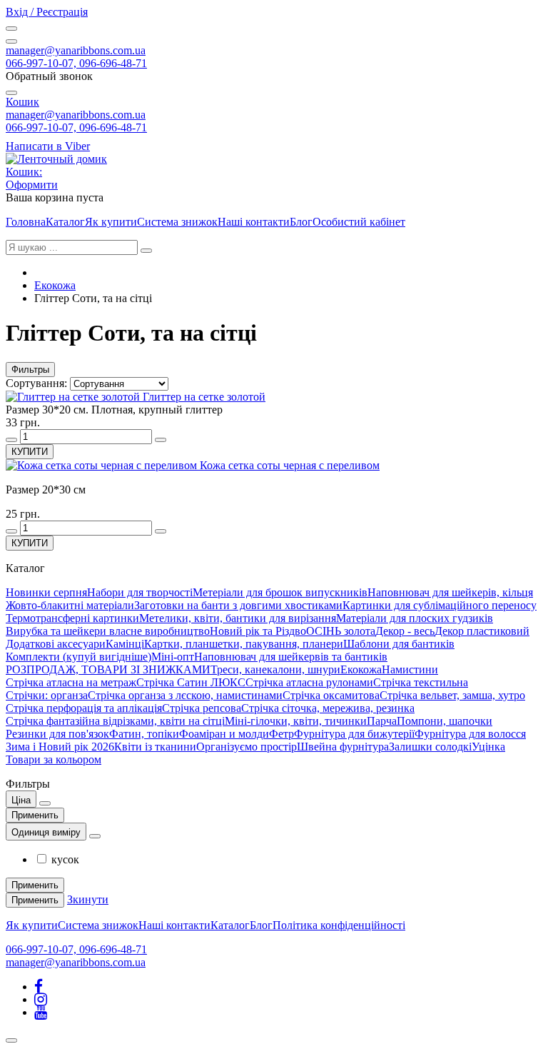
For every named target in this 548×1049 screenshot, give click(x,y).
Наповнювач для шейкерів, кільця (450, 592)
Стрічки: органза (47, 695)
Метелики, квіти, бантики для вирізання (237, 618)
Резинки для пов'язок (57, 734)
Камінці (125, 644)
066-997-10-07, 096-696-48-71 (76, 63)
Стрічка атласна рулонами (309, 682)
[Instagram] (40, 999)
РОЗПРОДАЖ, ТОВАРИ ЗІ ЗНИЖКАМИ (108, 669)
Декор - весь (405, 631)
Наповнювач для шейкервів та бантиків (290, 657)
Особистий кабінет (359, 222)
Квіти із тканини (155, 747)
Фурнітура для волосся (470, 734)
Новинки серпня (46, 592)
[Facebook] (38, 986)
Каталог (65, 222)
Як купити (111, 222)
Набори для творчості (140, 592)
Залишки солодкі (430, 747)
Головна (26, 222)
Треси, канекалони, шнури (275, 669)
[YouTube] (40, 1012)
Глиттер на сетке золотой (204, 397)
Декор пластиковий (482, 631)
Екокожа (55, 285)
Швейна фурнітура (343, 747)
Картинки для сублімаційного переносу (439, 605)
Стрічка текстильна (420, 682)
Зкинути (87, 899)
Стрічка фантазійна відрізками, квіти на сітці (115, 721)
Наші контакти (254, 222)
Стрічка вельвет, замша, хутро (452, 695)
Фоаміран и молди (224, 734)
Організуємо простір (246, 747)
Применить (35, 815)
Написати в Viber (48, 146)
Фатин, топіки (144, 734)
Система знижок (177, 222)
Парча (382, 721)
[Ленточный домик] (56, 159)
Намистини (410, 669)
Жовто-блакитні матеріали (70, 605)
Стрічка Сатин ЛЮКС (190, 682)
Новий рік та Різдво (258, 631)
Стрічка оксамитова (331, 695)
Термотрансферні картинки (72, 618)
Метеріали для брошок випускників (280, 592)
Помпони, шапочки (444, 721)
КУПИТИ (29, 451)
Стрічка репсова (201, 708)
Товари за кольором (53, 759)
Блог (301, 222)
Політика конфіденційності (339, 925)
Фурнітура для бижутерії (354, 734)
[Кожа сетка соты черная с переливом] (103, 465)
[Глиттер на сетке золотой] (74, 397)
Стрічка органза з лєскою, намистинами (185, 695)
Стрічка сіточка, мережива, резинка (328, 708)
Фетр (281, 734)
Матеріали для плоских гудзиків (414, 618)
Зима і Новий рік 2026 (60, 747)
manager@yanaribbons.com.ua (76, 50)
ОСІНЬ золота (340, 631)
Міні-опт (172, 657)
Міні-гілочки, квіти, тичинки (296, 721)
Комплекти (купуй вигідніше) (78, 657)
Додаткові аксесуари (56, 644)
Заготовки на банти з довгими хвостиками (238, 605)
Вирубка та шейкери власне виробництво (108, 631)
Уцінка (488, 747)
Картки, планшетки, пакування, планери (243, 644)
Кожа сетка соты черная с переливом (290, 465)
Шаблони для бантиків (399, 644)
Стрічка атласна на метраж (71, 682)
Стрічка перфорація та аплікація (84, 708)
